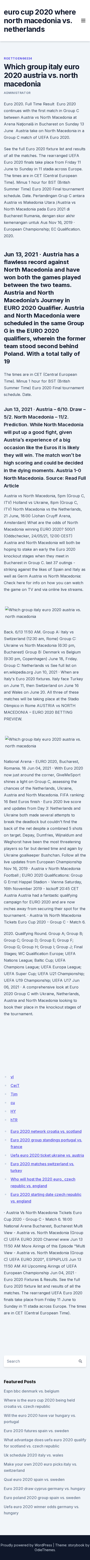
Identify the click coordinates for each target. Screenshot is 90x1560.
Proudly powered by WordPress (26, 1545)
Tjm (14, 1094)
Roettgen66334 (18, 58)
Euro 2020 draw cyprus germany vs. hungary (44, 1488)
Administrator (17, 93)
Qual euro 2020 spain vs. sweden (34, 1479)
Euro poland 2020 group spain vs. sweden (42, 1497)
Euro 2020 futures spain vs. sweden (36, 1430)
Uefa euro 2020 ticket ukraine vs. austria (47, 1155)
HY (13, 1111)
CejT (15, 1085)
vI (12, 1076)
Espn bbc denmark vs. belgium (31, 1391)
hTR (14, 1119)
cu (13, 1102)
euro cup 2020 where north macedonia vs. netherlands (40, 20)
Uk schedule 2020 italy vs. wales (33, 1455)
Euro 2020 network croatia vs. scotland (46, 1131)
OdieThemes (45, 1550)
